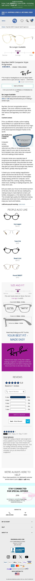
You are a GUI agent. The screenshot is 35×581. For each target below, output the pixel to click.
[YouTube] (27, 558)
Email (25, 515)
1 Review (14, 67)
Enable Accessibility (17, 1)
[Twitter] (21, 558)
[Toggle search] (27, 21)
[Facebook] (14, 558)
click (20, 479)
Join (17, 495)
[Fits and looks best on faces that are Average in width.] (17, 55)
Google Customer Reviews (27, 82)
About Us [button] (5, 532)
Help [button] (3, 527)
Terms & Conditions (15, 500)
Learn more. (22, 204)
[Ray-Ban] (27, 72)
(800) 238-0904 (9, 515)
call (8, 99)
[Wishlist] (22, 21)
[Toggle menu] (3, 21)
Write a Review (22, 67)
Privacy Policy (23, 499)
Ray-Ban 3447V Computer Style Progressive (17, 27)
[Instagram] (8, 558)
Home (3, 27)
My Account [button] (6, 521)
